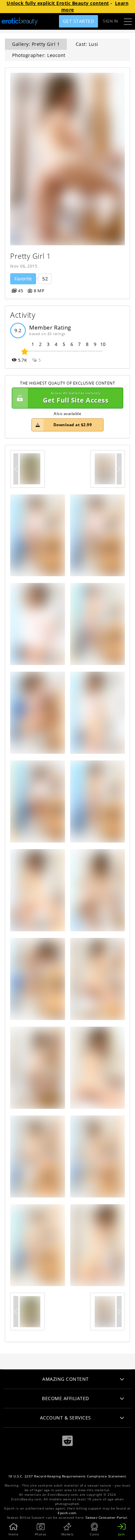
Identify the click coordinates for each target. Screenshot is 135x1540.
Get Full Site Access (75, 398)
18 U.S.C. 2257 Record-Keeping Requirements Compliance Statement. (67, 1476)
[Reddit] (67, 1441)
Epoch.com (67, 1513)
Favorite (23, 279)
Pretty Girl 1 (30, 256)
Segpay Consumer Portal (106, 1517)
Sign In (110, 21)
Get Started (78, 21)
